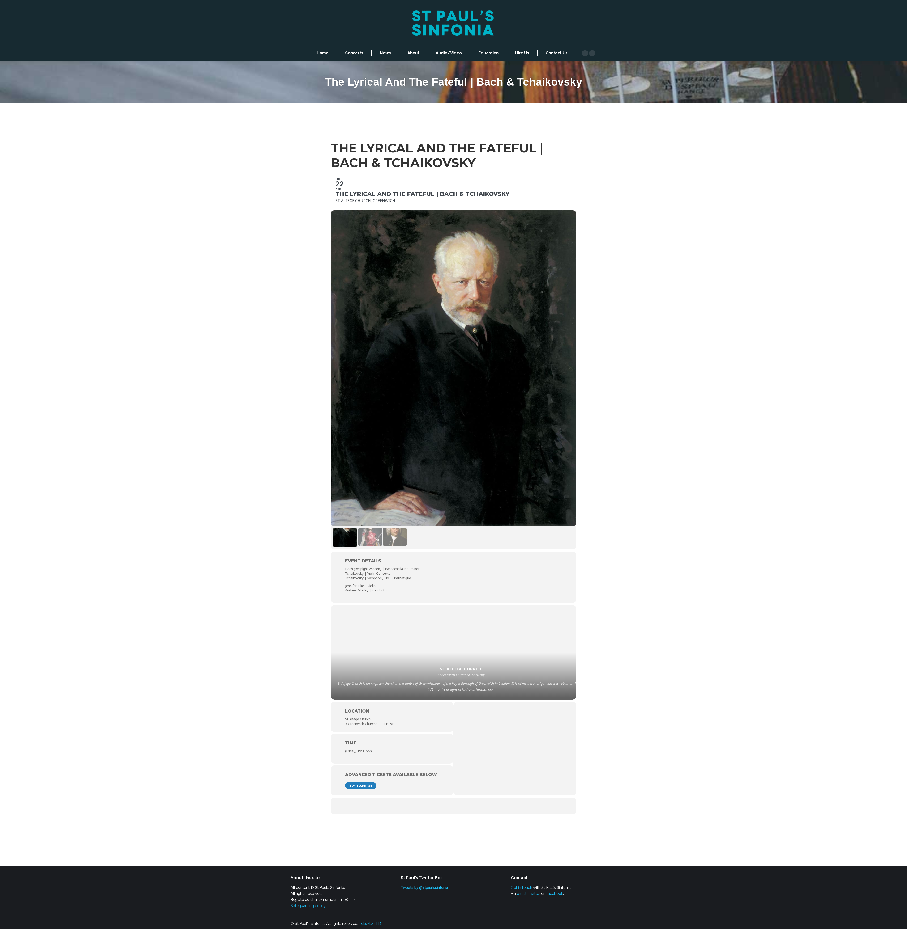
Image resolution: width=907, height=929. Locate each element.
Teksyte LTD (370, 923)
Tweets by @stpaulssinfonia (424, 887)
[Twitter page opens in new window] (592, 53)
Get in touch (521, 887)
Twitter (534, 893)
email (521, 893)
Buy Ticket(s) (360, 785)
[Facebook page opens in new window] (585, 53)
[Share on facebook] (425, 806)
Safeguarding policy (308, 906)
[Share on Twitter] (439, 806)
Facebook (554, 893)
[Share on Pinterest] (468, 806)
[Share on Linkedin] (453, 806)
